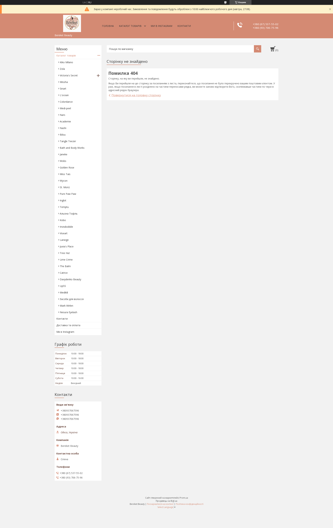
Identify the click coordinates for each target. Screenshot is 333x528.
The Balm (65, 266)
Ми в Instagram (161, 26)
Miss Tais (65, 174)
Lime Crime (66, 259)
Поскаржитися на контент (160, 504)
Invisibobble (66, 226)
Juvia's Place (67, 246)
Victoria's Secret (69, 75)
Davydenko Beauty (70, 279)
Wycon (63, 180)
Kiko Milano (66, 62)
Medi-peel (65, 108)
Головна (108, 26)
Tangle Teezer (68, 141)
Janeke (63, 154)
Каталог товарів (130, 26)
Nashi (63, 128)
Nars (62, 115)
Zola (62, 68)
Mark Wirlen (66, 305)
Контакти (184, 26)
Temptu (64, 207)
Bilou (63, 134)
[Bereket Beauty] (72, 23)
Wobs (63, 161)
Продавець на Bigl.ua (166, 500)
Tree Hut (65, 253)
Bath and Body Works (72, 147)
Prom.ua (184, 497)
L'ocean (64, 95)
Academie (65, 121)
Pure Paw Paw (68, 193)
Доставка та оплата (68, 325)
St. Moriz (65, 187)
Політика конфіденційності (189, 504)
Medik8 (64, 292)
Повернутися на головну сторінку (136, 95)
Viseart (63, 233)
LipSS (63, 286)
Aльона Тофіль (69, 213)
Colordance (66, 101)
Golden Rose (67, 167)
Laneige (64, 239)
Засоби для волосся (72, 299)
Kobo (63, 220)
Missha (64, 82)
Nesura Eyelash (68, 312)
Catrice (64, 272)
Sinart (63, 88)
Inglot (63, 200)
